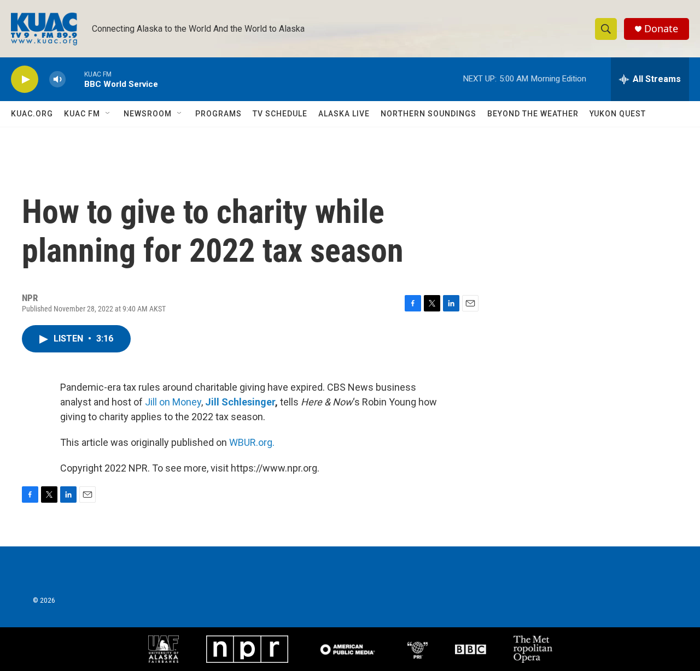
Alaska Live (344, 113)
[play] (24, 79)
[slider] (75, 79)
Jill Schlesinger (240, 402)
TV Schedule (280, 113)
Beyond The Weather (533, 113)
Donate (661, 28)
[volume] (57, 79)
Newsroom (148, 113)
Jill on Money (173, 402)
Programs (218, 113)
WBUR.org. (252, 442)
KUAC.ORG (32, 113)
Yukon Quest (618, 113)
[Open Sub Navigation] (108, 113)
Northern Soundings (428, 113)
